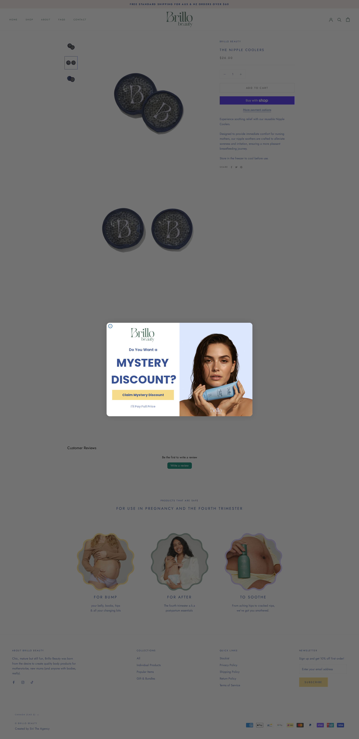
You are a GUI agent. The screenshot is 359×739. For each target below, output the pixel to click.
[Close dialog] (110, 326)
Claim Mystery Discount (143, 395)
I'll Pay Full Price (143, 406)
